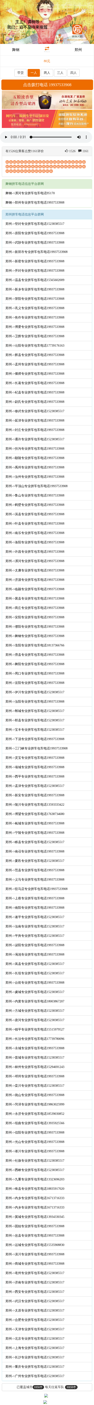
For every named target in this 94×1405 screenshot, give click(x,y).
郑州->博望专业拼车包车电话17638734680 (34, 814)
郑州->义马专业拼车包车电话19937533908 (34, 879)
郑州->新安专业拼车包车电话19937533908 (34, 795)
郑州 (78, 50)
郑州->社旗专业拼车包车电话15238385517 (34, 1160)
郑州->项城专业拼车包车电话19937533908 (34, 767)
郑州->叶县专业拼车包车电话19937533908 (34, 523)
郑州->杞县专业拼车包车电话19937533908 (34, 392)
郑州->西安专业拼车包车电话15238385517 (34, 1291)
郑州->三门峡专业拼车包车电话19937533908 (36, 748)
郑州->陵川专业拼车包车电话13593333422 (34, 804)
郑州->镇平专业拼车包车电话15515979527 (34, 1029)
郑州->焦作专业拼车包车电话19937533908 (34, 317)
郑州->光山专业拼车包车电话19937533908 (34, 1142)
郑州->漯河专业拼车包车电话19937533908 (34, 561)
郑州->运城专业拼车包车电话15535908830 (34, 1245)
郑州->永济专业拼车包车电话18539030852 (34, 1114)
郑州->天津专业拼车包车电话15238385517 (34, 1329)
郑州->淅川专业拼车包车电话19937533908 (34, 1151)
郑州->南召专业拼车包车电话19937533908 (34, 851)
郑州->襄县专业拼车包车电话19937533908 (34, 598)
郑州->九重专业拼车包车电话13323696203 (34, 1179)
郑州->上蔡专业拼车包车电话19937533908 (34, 898)
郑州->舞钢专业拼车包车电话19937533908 (34, 636)
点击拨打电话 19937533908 (47, 84)
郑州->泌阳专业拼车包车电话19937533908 (34, 945)
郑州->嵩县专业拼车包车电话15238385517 (34, 964)
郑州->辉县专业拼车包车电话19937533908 (34, 355)
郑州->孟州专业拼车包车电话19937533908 (34, 364)
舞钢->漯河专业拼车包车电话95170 (30, 193)
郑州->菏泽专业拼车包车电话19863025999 (34, 1104)
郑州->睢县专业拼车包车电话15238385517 (34, 842)
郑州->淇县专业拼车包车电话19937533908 (34, 514)
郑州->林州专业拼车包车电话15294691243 (34, 1067)
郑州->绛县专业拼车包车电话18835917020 (34, 1188)
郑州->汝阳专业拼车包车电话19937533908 (34, 701)
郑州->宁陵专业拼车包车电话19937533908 (34, 832)
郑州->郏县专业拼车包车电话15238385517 (34, 720)
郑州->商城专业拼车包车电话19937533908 (34, 1263)
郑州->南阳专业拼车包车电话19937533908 (34, 907)
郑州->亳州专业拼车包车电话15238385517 (34, 1273)
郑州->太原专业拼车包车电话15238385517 (34, 1310)
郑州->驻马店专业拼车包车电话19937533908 (36, 889)
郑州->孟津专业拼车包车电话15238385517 (34, 786)
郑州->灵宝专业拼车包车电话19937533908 (34, 758)
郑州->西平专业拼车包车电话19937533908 (34, 776)
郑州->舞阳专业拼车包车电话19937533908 (34, 664)
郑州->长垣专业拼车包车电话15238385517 (34, 973)
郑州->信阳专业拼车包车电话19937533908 (34, 1132)
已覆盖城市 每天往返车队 (46, 1387)
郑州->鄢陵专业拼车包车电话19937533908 (34, 458)
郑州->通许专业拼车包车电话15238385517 (34, 439)
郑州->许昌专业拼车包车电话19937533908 (34, 551)
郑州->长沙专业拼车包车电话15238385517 (34, 1357)
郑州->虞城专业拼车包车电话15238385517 (34, 992)
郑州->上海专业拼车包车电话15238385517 (34, 1348)
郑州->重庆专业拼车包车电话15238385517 (34, 1366)
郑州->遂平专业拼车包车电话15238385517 (34, 917)
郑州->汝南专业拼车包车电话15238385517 (34, 926)
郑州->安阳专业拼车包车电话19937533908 (34, 617)
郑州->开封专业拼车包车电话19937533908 (34, 270)
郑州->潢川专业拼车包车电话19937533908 (34, 1254)
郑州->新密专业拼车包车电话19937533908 (34, 261)
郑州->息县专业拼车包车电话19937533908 (34, 1235)
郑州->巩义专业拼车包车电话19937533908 (34, 308)
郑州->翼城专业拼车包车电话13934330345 (34, 1217)
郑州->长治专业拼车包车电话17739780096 (34, 1039)
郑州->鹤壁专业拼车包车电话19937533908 (34, 505)
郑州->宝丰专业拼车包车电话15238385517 (34, 729)
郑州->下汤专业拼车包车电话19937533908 (34, 739)
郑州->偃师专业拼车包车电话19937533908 (34, 373)
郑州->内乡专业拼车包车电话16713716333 (34, 1198)
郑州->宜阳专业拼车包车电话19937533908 (34, 683)
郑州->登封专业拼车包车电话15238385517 (34, 224)
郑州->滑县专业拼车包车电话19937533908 (34, 654)
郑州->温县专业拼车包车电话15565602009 (34, 280)
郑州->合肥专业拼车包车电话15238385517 (34, 1320)
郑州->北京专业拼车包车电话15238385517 (34, 1338)
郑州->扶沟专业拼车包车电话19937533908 (34, 448)
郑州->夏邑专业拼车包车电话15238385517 (34, 861)
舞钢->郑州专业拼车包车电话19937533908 (34, 202)
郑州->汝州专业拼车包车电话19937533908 (34, 476)
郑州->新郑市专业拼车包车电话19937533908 (36, 252)
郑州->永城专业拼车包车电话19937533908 (34, 1048)
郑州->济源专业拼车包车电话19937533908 (34, 580)
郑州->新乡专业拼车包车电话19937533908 (34, 289)
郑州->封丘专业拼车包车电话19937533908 (34, 430)
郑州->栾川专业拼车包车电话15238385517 (34, 1085)
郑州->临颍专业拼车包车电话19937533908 (34, 589)
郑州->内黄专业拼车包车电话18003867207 (34, 1001)
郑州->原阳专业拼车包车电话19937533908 (34, 233)
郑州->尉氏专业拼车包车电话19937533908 (34, 402)
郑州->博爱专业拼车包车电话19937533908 (34, 327)
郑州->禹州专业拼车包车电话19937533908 (34, 467)
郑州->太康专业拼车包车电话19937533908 (34, 570)
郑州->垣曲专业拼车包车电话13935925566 (34, 1123)
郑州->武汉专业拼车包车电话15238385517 (34, 1301)
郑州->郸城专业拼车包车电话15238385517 (34, 711)
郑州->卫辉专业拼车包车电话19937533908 (34, 336)
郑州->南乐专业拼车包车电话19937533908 (34, 533)
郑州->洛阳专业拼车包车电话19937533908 (34, 542)
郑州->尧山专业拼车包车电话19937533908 (34, 1095)
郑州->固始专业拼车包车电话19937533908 (34, 1226)
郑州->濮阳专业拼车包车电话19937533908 (34, 626)
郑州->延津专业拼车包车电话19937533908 (34, 420)
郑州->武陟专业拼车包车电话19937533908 (34, 242)
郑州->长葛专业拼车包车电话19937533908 (34, 383)
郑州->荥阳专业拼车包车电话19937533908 (34, 298)
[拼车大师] (47, 21)
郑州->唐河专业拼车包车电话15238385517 (34, 1020)
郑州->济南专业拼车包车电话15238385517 (34, 1282)
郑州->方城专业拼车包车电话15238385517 (34, 1010)
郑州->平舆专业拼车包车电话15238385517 (34, 936)
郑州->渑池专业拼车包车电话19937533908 (34, 954)
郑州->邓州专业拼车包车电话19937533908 (34, 1076)
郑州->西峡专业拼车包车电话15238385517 (34, 1170)
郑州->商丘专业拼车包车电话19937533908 (34, 608)
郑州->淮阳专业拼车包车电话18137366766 (34, 645)
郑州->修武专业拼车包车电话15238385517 (34, 411)
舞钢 (15, 50)
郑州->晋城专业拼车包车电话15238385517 (34, 1057)
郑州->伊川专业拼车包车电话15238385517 (34, 692)
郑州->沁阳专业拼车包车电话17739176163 (34, 345)
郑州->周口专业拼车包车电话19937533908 (34, 673)
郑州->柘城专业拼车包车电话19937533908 (34, 823)
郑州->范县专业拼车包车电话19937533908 (34, 870)
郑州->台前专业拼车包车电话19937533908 (34, 982)
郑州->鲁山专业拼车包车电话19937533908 (34, 495)
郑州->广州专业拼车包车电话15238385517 (34, 1376)
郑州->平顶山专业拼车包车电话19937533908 (36, 486)
